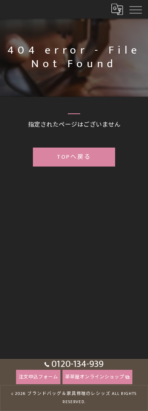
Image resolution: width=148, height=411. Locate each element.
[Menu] (135, 9)
